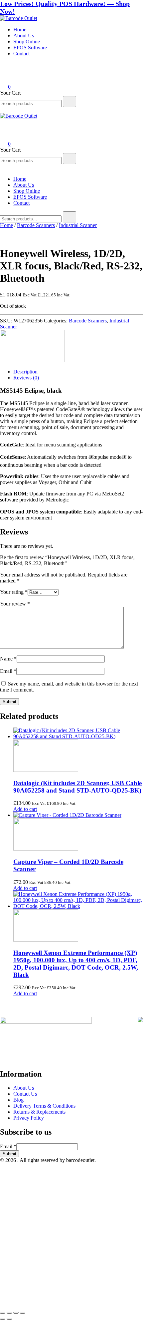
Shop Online (26, 41)
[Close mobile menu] (2, 167)
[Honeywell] (32, 360)
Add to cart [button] (25, 809)
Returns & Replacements (39, 1112)
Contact (21, 53)
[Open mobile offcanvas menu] (2, 110)
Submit (9, 1153)
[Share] (16, 1313)
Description (25, 371)
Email (8, 671)
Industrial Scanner (78, 225)
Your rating (14, 592)
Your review (15, 603)
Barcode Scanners (36, 225)
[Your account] (4, 77)
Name (8, 659)
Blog (18, 1100)
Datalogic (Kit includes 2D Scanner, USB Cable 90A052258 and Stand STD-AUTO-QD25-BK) (77, 787)
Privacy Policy (28, 1118)
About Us (23, 35)
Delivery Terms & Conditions (44, 1106)
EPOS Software (30, 47)
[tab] (78, 372)
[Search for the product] (69, 101)
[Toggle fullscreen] (9, 1313)
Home (19, 29)
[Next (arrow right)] (9, 1319)
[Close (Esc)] (22, 1313)
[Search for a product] (6, 68)
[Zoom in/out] (2, 1313)
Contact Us (25, 1094)
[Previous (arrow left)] (2, 1319)
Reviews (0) (26, 377)
